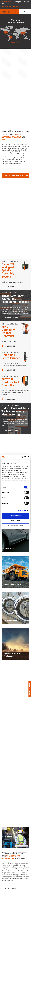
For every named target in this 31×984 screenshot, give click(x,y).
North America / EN (8, 2)
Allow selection (15, 520)
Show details (22, 510)
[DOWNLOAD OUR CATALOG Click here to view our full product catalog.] (29, 689)
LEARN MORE (10, 286)
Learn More (10, 370)
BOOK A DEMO (10, 888)
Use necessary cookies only (15, 525)
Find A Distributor (12, 6)
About (4, 6)
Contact (21, 6)
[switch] (26, 492)
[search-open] (24, 12)
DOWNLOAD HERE (11, 318)
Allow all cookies (15, 515)
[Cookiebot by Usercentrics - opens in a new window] (22, 457)
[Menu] (28, 11)
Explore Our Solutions (14, 175)
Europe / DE (19, 2)
